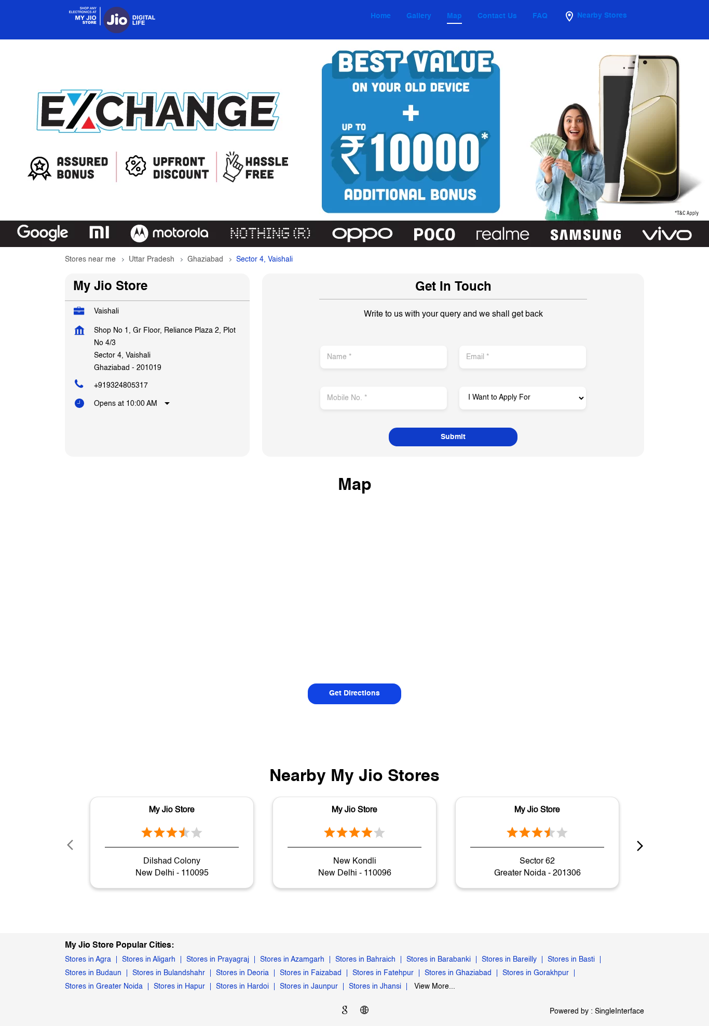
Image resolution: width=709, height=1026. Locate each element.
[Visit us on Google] (344, 1012)
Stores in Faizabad (311, 973)
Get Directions (354, 693)
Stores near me (90, 259)
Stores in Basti (571, 959)
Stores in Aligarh (148, 959)
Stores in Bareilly (509, 959)
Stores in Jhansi (375, 986)
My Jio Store (172, 810)
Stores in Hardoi (242, 986)
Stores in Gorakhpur (535, 973)
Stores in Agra (88, 959)
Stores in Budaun (93, 973)
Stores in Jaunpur (309, 986)
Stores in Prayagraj (217, 959)
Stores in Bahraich (365, 959)
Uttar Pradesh (151, 259)
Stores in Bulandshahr (168, 973)
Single (619, 1011)
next (638, 845)
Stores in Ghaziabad (458, 973)
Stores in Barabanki (438, 959)
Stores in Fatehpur (383, 973)
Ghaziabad (205, 259)
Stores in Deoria (242, 973)
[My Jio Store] (112, 20)
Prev (71, 845)
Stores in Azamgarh (292, 959)
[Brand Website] (364, 1012)
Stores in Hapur (179, 986)
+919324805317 (121, 385)
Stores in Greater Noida (104, 986)
